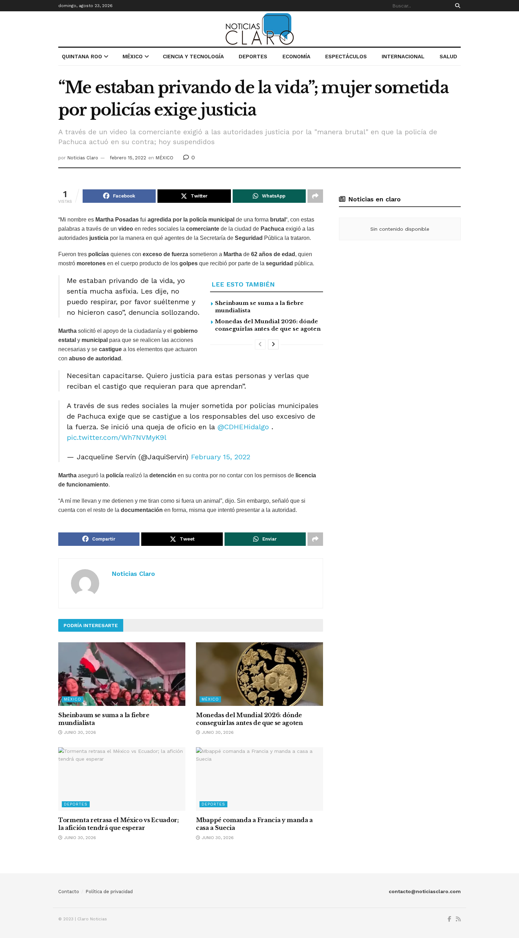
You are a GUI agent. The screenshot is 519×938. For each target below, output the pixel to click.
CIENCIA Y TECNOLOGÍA (193, 56)
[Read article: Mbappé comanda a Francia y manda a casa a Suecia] (259, 779)
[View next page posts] (273, 344)
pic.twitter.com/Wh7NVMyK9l (116, 437)
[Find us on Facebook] (449, 919)
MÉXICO (133, 56)
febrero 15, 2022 (128, 157)
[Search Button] (456, 5)
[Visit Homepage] (260, 29)
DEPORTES (253, 56)
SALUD (448, 56)
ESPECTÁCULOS (346, 56)
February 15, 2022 (220, 457)
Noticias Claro (82, 157)
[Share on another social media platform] (315, 196)
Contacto (68, 891)
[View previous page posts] (260, 344)
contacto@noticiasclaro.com (425, 891)
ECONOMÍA (296, 56)
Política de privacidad (109, 891)
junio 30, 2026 (79, 732)
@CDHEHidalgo (243, 427)
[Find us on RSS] (458, 919)
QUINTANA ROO (82, 56)
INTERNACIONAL (403, 56)
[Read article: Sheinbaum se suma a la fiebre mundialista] (121, 674)
